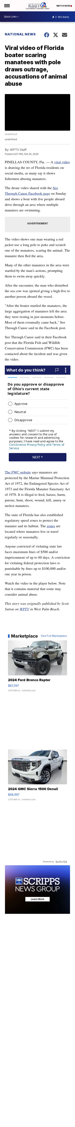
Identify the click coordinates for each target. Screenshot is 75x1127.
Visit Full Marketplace (54, 636)
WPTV (24, 609)
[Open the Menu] (6, 5)
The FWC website (18, 472)
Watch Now (63, 6)
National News (20, 34)
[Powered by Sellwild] (61, 861)
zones (51, 525)
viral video (62, 161)
